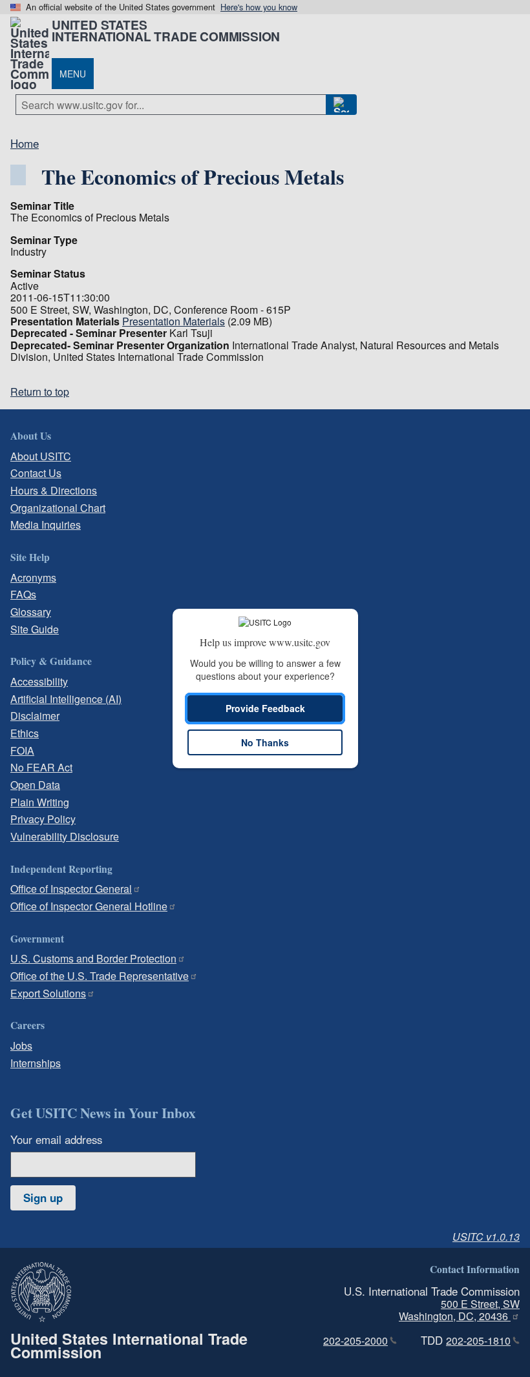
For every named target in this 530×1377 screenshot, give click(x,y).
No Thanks (265, 742)
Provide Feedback (265, 708)
